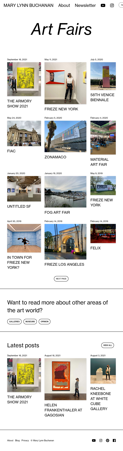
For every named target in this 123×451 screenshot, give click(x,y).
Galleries (14, 321)
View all (107, 345)
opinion (44, 321)
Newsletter (85, 5)
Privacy (25, 440)
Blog (17, 440)
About (64, 5)
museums (30, 321)
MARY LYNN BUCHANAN (28, 5)
